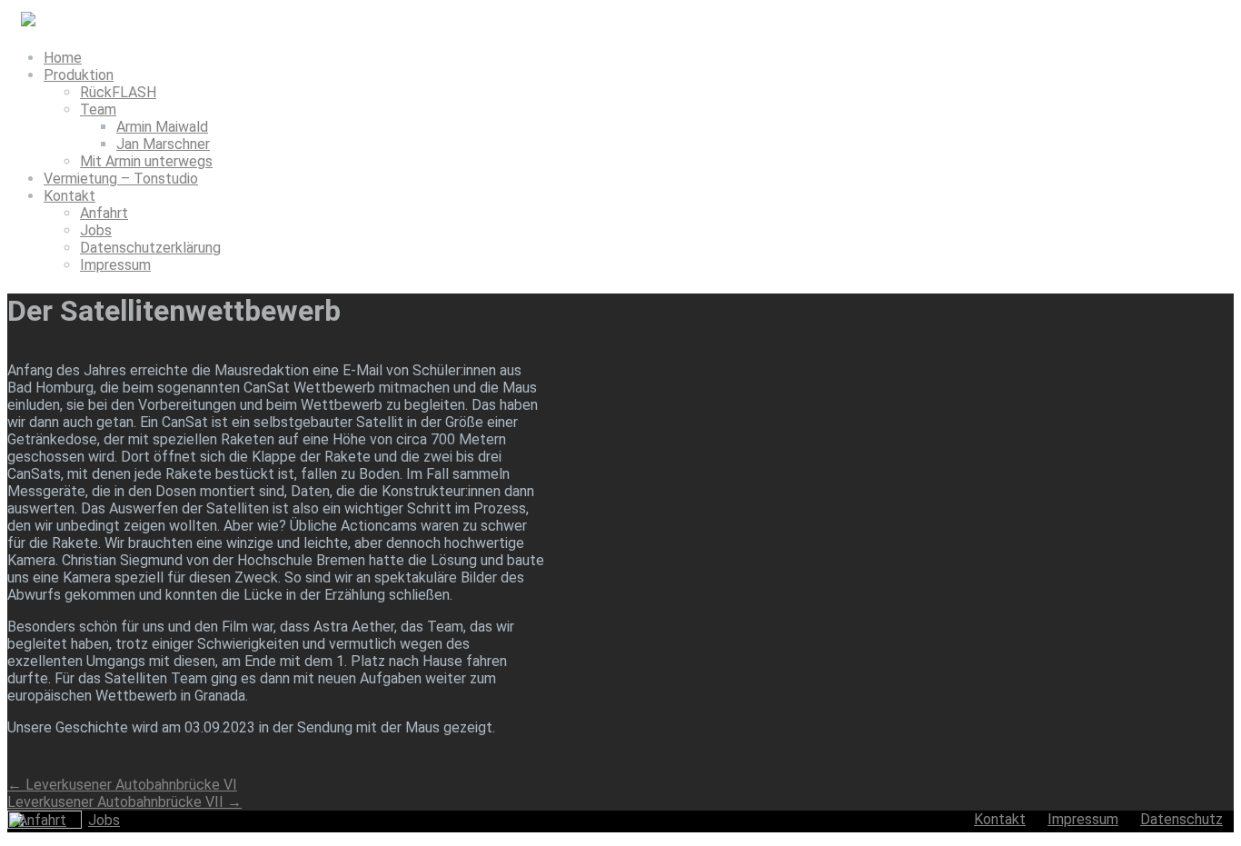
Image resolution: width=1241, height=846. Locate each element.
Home (63, 57)
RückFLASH (118, 92)
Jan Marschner (163, 144)
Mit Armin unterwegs (146, 161)
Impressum (115, 265)
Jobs (96, 230)
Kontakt (69, 195)
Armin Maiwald (162, 126)
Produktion (79, 75)
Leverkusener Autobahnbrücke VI (122, 784)
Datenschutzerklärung (150, 247)
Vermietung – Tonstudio (121, 178)
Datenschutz (1181, 819)
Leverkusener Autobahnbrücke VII (124, 802)
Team (98, 109)
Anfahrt (104, 213)
